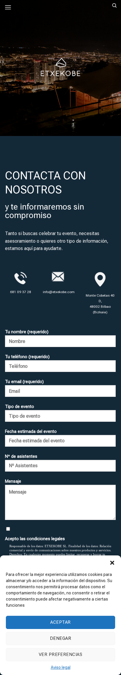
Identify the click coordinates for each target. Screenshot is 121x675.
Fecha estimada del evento (31, 431)
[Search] (114, 5)
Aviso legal (60, 667)
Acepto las (35, 538)
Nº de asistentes (21, 456)
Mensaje (13, 481)
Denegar (60, 638)
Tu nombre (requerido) (26, 331)
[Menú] (7, 7)
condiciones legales (46, 538)
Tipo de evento (19, 406)
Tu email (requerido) (24, 381)
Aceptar (60, 622)
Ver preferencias (60, 654)
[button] (112, 563)
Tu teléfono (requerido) (27, 356)
